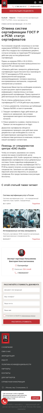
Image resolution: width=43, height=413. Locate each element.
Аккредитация (8, 356)
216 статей (27, 269)
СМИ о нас (6, 351)
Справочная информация (13, 382)
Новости (12, 18)
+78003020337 (22, 273)
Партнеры (6, 369)
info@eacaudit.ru (35, 6)
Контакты (6, 373)
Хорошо (35, 398)
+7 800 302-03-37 (21, 6)
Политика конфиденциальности (16, 364)
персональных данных (28, 316)
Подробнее (36, 203)
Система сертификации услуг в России (18, 195)
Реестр (5, 360)
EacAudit (4, 18)
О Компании (7, 347)
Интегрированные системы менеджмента (19, 230)
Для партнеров (8, 377)
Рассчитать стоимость (21, 322)
